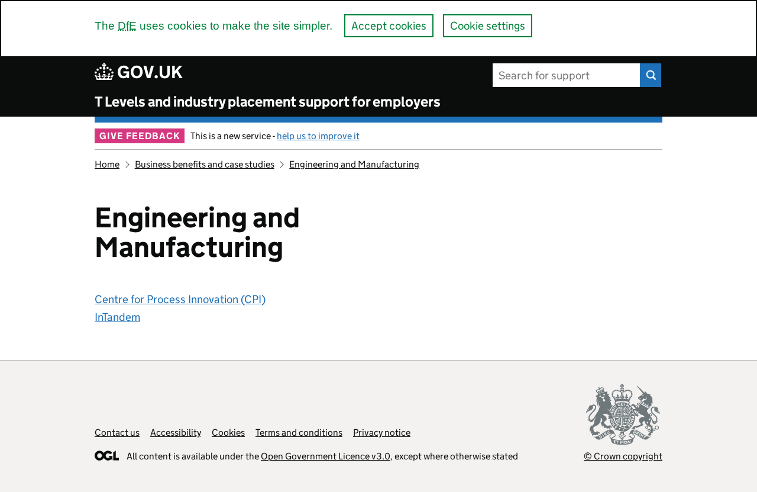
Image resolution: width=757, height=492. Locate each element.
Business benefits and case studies (204, 164)
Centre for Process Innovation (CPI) (180, 299)
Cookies (228, 432)
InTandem (117, 317)
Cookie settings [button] (487, 26)
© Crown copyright (623, 456)
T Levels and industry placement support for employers (268, 101)
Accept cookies (388, 26)
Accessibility (175, 432)
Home (107, 164)
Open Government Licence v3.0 (325, 456)
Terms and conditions (298, 432)
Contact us (117, 432)
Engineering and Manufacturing (354, 164)
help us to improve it (318, 136)
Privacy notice (381, 432)
